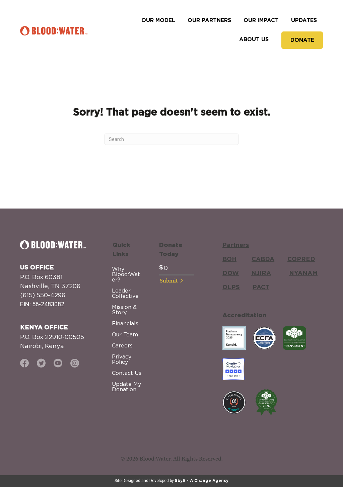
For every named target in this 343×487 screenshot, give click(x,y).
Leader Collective (125, 293)
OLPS (231, 288)
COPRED (301, 259)
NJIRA (261, 273)
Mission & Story (124, 309)
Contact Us (126, 373)
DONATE (302, 40)
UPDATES (304, 20)
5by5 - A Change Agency (201, 481)
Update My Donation (126, 386)
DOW (230, 273)
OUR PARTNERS (209, 20)
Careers (122, 345)
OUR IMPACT (261, 20)
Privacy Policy (121, 359)
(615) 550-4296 (42, 295)
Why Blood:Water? (126, 274)
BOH (229, 259)
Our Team (125, 334)
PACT (261, 288)
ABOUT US (254, 39)
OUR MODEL (158, 20)
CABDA (263, 259)
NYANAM (303, 273)
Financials (125, 323)
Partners (235, 245)
